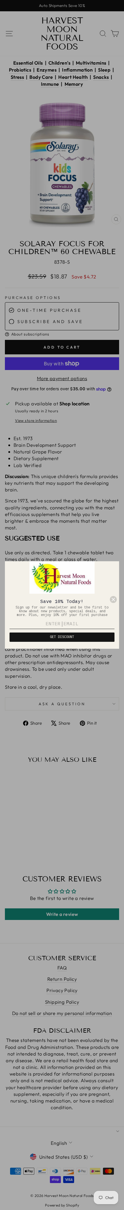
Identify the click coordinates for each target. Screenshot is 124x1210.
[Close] (113, 599)
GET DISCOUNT (62, 637)
